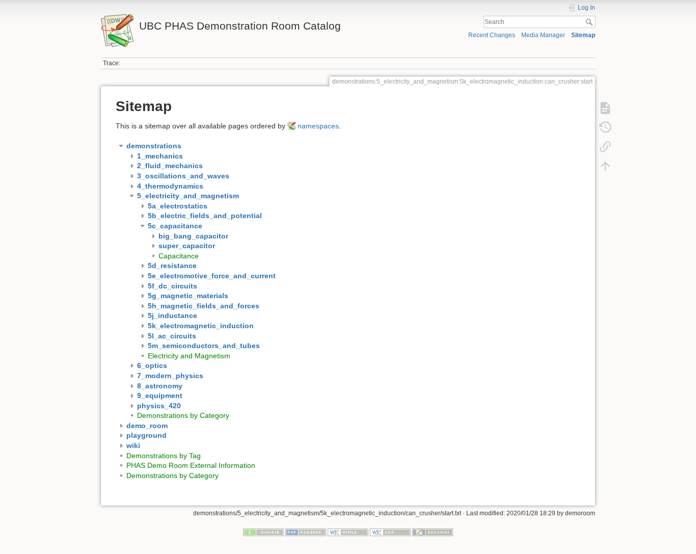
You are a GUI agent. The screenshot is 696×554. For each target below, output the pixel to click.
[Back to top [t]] (605, 166)
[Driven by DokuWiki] (432, 532)
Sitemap (583, 35)
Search (590, 21)
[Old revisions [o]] (605, 127)
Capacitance (178, 256)
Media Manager (543, 35)
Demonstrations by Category (183, 415)
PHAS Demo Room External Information (190, 465)
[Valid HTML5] (348, 532)
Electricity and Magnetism (189, 356)
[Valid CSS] (390, 532)
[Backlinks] (605, 146)
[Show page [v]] (605, 108)
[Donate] (263, 532)
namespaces (318, 126)
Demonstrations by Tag (163, 456)
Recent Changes (491, 35)
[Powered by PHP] (305, 532)
